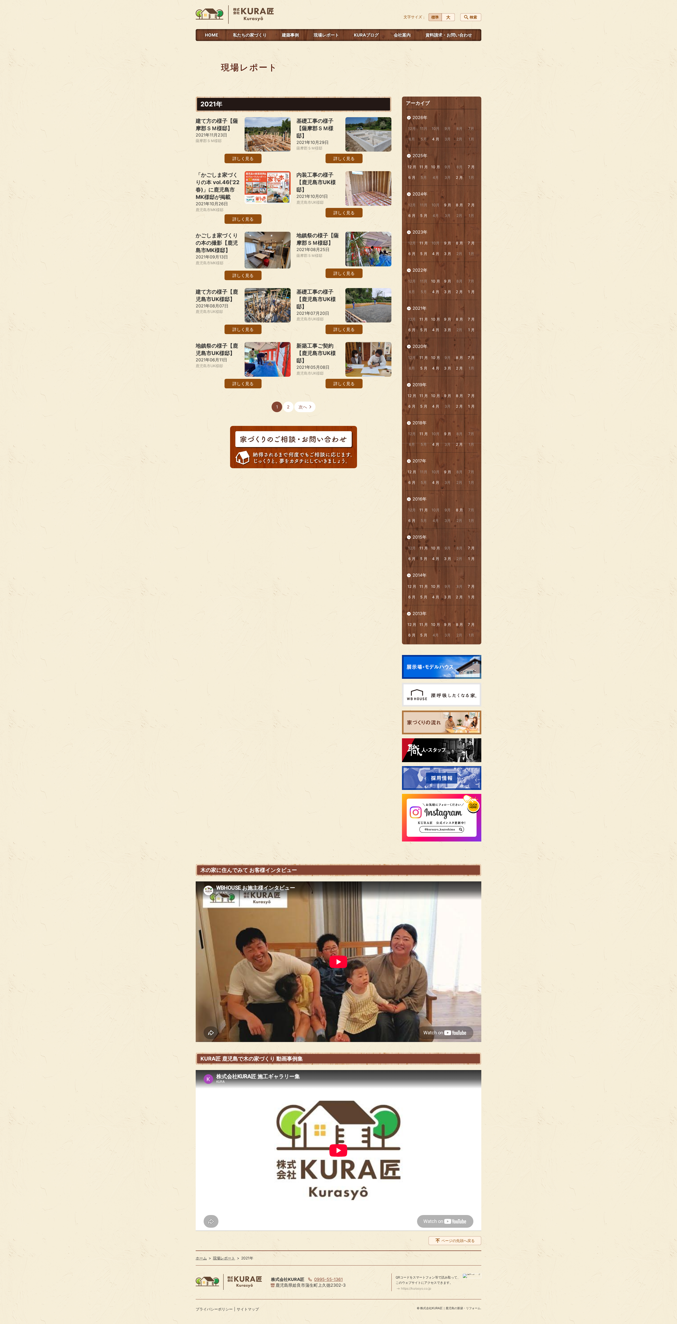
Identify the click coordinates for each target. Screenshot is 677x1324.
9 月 (447, 205)
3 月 (447, 253)
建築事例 (290, 35)
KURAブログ (366, 35)
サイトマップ (248, 1309)
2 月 (459, 177)
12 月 (412, 167)
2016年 (420, 499)
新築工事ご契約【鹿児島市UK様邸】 (316, 353)
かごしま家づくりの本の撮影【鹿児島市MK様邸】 (217, 242)
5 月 (423, 215)
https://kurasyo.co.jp (416, 1288)
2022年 (420, 270)
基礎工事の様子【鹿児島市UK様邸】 (316, 299)
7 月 (471, 167)
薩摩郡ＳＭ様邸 (209, 140)
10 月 (435, 167)
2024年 (420, 194)
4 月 (435, 139)
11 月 (423, 167)
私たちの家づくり (250, 35)
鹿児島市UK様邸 (310, 202)
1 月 (471, 291)
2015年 (420, 537)
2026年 (420, 117)
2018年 (420, 422)
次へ (303, 407)
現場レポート (326, 35)
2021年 (420, 308)
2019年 (420, 384)
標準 (435, 17)
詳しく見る (243, 158)
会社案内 (402, 35)
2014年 (420, 575)
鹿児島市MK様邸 (209, 209)
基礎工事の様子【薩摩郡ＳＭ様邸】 (314, 128)
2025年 (420, 155)
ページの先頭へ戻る (458, 1240)
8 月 (459, 205)
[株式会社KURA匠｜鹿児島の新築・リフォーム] (235, 14)
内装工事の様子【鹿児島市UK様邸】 (316, 182)
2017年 (419, 460)
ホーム (201, 1258)
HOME (211, 35)
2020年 (420, 346)
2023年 (420, 232)
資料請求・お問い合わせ (449, 35)
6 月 (411, 177)
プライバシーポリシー (214, 1309)
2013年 (420, 613)
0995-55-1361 (328, 1279)
